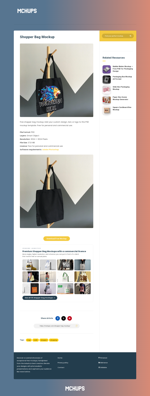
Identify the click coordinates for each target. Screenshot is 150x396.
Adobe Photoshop (50, 149)
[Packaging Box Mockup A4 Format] (107, 80)
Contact (61, 367)
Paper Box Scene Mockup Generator (120, 98)
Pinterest (103, 358)
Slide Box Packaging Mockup (121, 88)
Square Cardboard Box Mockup (122, 108)
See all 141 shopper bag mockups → (40, 298)
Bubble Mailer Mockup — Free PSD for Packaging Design (123, 68)
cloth (35, 340)
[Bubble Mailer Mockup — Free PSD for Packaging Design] (107, 69)
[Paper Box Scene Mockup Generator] (107, 100)
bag (28, 340)
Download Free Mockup (57, 239)
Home (60, 358)
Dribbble (103, 367)
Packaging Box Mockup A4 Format (122, 78)
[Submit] (131, 36)
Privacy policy (63, 363)
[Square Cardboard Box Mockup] (107, 110)
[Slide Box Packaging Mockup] (107, 90)
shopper (44, 340)
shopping (53, 340)
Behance (104, 363)
